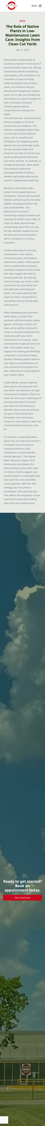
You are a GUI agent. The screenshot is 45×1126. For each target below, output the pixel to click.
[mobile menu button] (40, 6)
